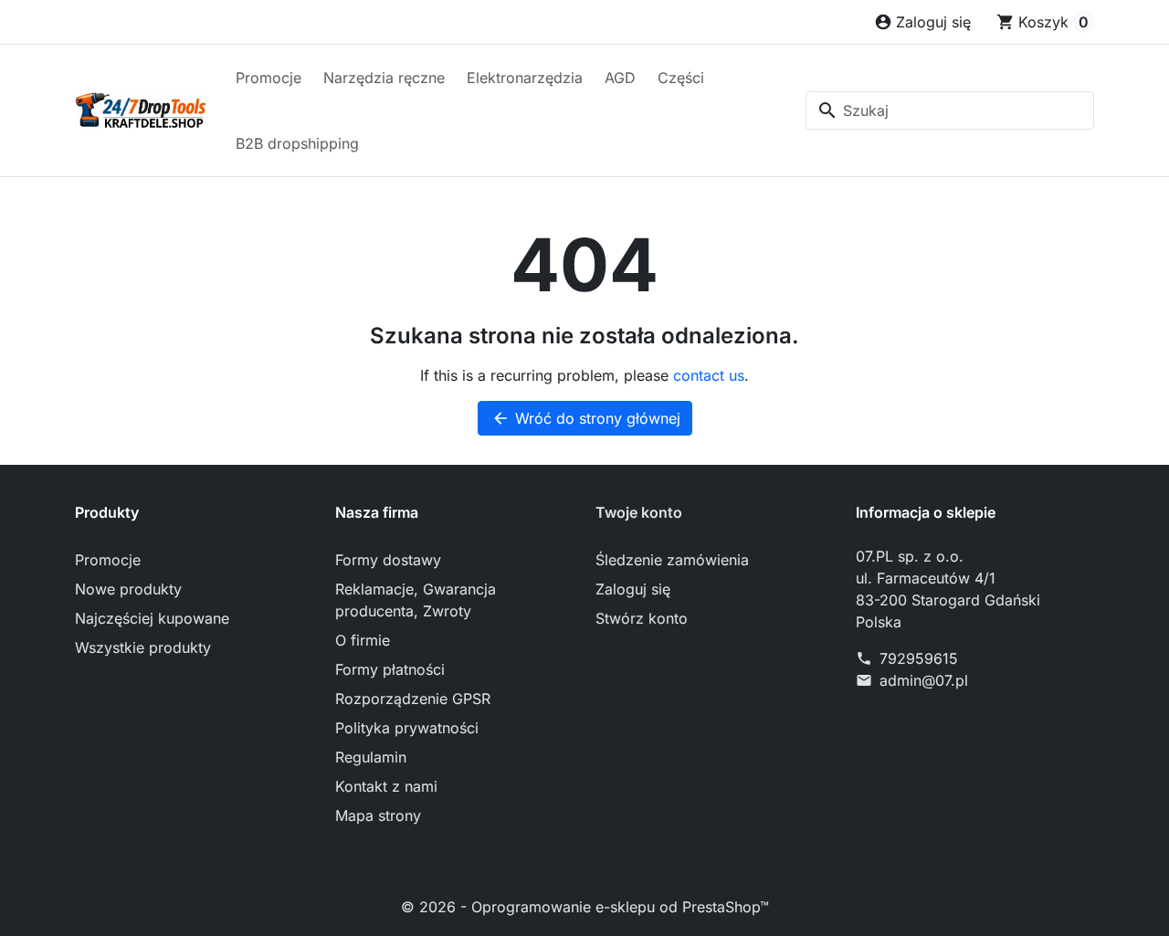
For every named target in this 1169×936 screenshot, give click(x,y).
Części (681, 77)
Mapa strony (378, 815)
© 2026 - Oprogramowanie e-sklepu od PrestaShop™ (585, 907)
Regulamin (370, 757)
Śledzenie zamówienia (672, 560)
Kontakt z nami (386, 786)
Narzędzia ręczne (384, 77)
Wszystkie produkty (143, 647)
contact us (708, 375)
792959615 (918, 658)
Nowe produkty (128, 589)
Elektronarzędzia (525, 77)
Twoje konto (638, 512)
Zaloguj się (632, 589)
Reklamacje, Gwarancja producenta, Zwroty (415, 600)
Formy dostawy (388, 560)
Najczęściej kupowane (152, 618)
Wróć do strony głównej (585, 418)
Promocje (268, 77)
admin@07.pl (923, 680)
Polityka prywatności (407, 728)
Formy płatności (390, 669)
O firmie (362, 640)
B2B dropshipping (297, 143)
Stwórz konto (641, 618)
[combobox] (950, 110)
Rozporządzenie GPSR (412, 698)
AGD (620, 77)
